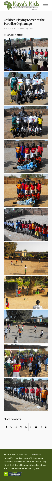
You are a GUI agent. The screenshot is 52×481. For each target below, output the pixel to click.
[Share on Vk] (35, 427)
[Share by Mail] (45, 427)
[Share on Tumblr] (31, 427)
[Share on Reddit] (40, 427)
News (22, 28)
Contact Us (36, 454)
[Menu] (44, 5)
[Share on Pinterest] (21, 427)
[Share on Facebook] (6, 427)
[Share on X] (11, 427)
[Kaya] (21, 5)
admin (31, 28)
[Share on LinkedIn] (26, 427)
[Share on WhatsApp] (16, 427)
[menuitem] (44, 5)
